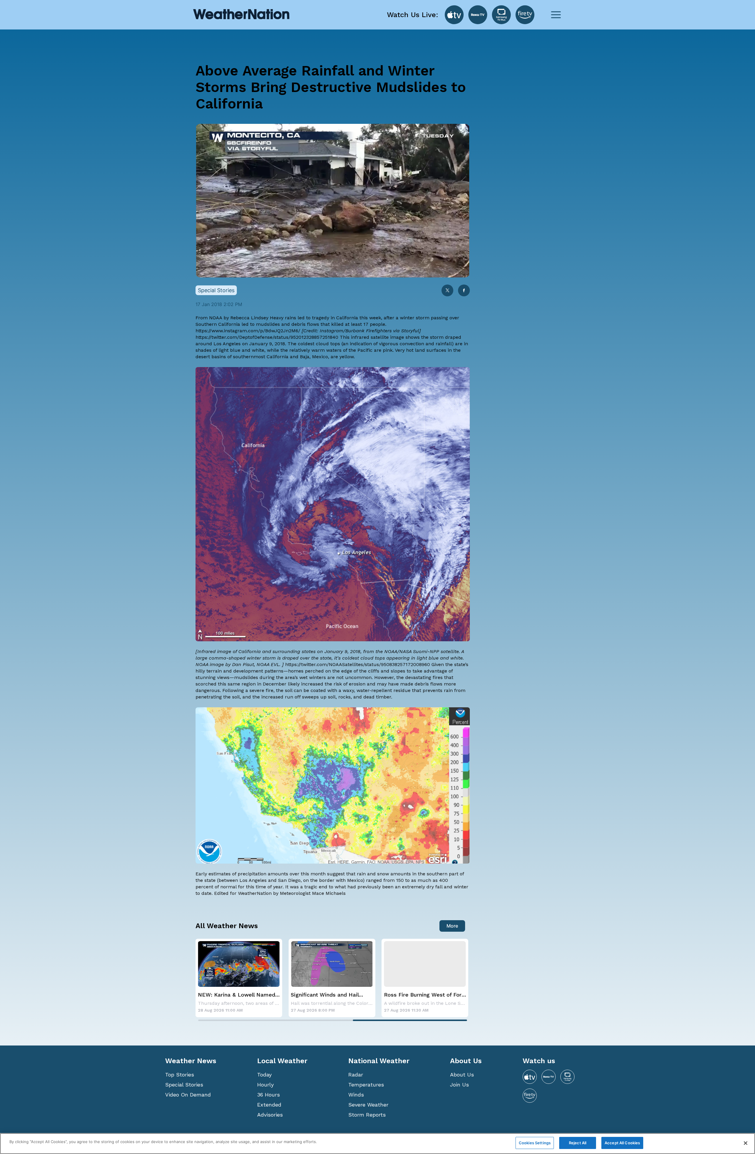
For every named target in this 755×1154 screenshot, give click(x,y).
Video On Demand (188, 1094)
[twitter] (447, 291)
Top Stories (179, 1074)
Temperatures (366, 1084)
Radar (355, 1074)
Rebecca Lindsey (249, 317)
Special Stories (184, 1084)
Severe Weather (368, 1105)
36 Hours (268, 1094)
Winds (356, 1094)
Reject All (577, 1142)
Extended (269, 1105)
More (452, 926)
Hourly (265, 1084)
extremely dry (418, 887)
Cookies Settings (535, 1142)
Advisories (270, 1115)
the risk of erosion (345, 684)
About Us (462, 1074)
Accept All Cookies (622, 1142)
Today (264, 1074)
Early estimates (214, 874)
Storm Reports (367, 1115)
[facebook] (463, 291)
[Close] (745, 1143)
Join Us (459, 1084)
